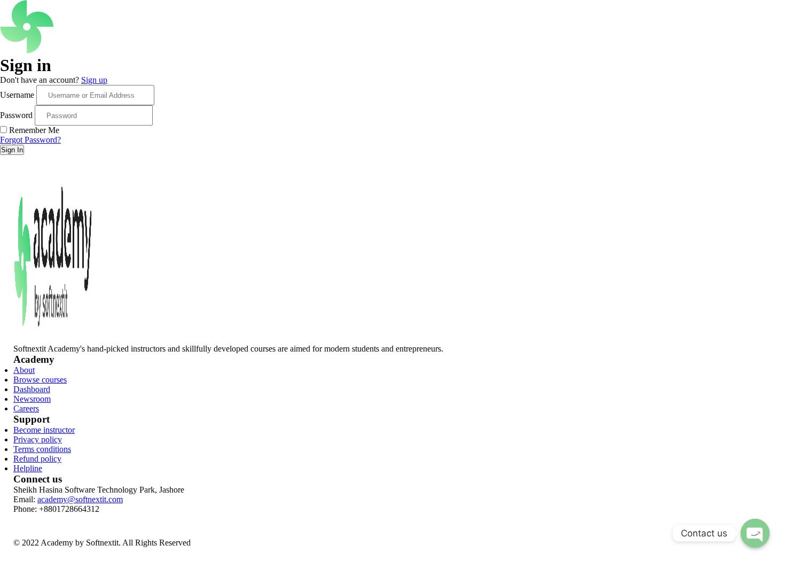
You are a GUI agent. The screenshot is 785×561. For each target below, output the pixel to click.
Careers (26, 408)
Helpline (27, 468)
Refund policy (37, 458)
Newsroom (32, 398)
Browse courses (40, 379)
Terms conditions (42, 449)
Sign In (12, 150)
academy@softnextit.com (80, 499)
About (24, 370)
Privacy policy (37, 439)
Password (16, 115)
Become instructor (44, 429)
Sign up (94, 79)
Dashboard (31, 389)
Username (17, 94)
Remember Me (34, 130)
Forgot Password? (30, 139)
